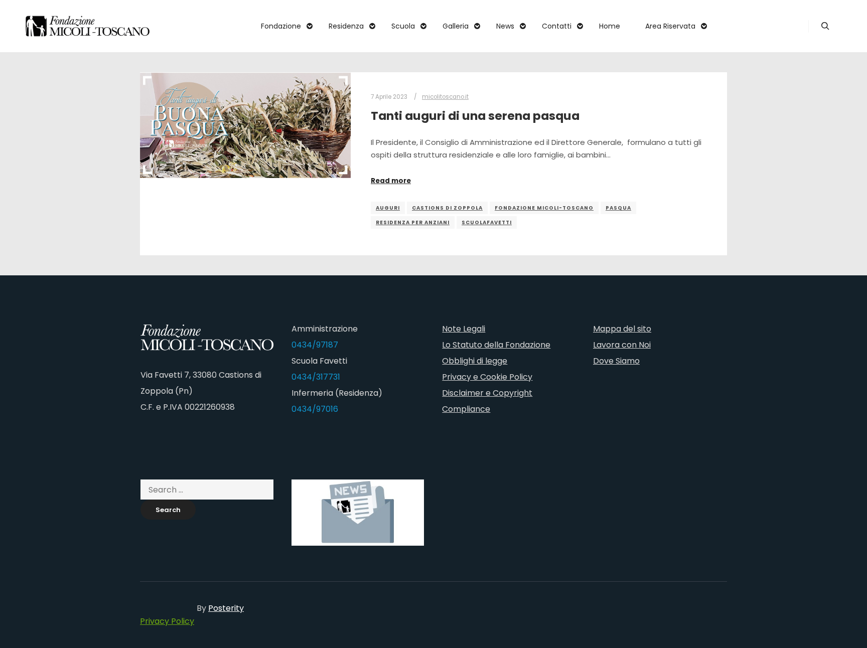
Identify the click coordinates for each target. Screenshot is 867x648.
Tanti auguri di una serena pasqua (475, 115)
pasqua (618, 208)
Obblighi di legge (474, 361)
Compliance (466, 409)
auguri (388, 208)
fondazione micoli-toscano (544, 208)
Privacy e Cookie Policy (487, 377)
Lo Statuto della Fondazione (496, 345)
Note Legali (463, 329)
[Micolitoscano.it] (88, 26)
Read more (391, 181)
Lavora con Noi (622, 345)
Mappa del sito (622, 329)
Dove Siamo (616, 361)
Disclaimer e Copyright (487, 393)
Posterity (226, 608)
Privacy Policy (167, 621)
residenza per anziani (413, 222)
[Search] (825, 26)
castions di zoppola (447, 208)
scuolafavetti (487, 222)
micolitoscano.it (445, 97)
